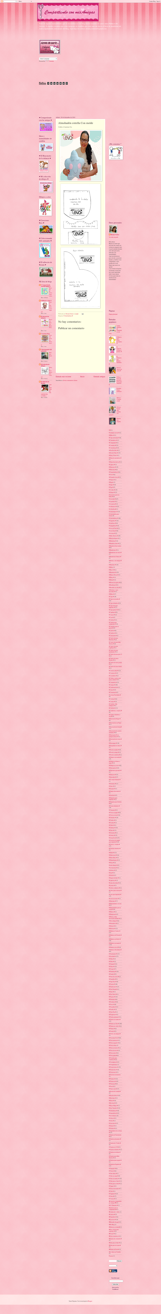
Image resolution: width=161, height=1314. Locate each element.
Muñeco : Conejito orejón (119, 399)
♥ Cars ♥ (111, 617)
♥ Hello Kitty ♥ (113, 857)
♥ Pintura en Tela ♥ (114, 1023)
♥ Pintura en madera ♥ (114, 1019)
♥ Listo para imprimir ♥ (115, 894)
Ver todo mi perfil (113, 237)
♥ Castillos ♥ (112, 633)
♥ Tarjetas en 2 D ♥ (114, 1147)
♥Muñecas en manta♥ (114, 1227)
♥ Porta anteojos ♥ (113, 1040)
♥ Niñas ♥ (111, 959)
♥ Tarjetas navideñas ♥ (114, 1152)
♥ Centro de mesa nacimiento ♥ (113, 651)
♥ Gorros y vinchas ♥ (114, 844)
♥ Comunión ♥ (112, 682)
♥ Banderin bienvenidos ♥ (115, 546)
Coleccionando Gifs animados (46, 350)
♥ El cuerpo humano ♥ (114, 779)
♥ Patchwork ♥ (113, 987)
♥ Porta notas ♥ (113, 1053)
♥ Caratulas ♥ (112, 445)
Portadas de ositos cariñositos (50, 292)
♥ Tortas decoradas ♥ (114, 1188)
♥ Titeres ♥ (112, 1171)
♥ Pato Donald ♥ (113, 989)
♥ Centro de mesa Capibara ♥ (113, 647)
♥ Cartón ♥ (112, 630)
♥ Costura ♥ (112, 701)
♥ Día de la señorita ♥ (114, 755)
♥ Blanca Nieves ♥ (113, 575)
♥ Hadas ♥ (111, 852)
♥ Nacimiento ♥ (113, 954)
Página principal (113, 314)
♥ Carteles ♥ (112, 620)
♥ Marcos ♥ (112, 912)
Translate (51, 61)
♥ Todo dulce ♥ (113, 1173)
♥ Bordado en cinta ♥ (114, 587)
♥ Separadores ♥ (113, 1113)
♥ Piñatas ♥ (112, 1028)
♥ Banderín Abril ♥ (114, 543)
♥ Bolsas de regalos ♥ (114, 582)
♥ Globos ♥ (112, 835)
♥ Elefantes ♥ (112, 783)
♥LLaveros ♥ (112, 1219)
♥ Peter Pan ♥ (112, 1012)
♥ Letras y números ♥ (114, 888)
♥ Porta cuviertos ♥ (114, 1048)
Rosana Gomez (115, 235)
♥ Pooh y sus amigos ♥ (114, 1034)
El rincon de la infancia (45, 317)
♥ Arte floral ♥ (112, 531)
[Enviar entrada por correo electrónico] (82, 314)
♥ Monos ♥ (112, 926)
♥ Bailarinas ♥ (112, 541)
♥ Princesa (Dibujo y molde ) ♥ (119, 349)
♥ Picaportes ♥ (112, 1014)
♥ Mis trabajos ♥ (113, 921)
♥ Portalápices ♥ (113, 1062)
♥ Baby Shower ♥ (113, 536)
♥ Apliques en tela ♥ (114, 433)
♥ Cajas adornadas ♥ (114, 438)
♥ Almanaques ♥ (113, 511)
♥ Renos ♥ (111, 1100)
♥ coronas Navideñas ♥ (115, 695)
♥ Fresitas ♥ (112, 823)
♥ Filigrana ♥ (112, 810)
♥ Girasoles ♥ (112, 833)
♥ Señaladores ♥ (113, 1110)
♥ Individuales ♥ (113, 865)
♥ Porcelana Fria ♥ (114, 1038)
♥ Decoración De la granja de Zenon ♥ (114, 735)
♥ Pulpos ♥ (112, 480)
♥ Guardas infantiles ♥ (114, 848)
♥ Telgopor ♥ (112, 1168)
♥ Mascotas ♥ (112, 469)
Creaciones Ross (45, 334)
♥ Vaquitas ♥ (112, 1194)
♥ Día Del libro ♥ (113, 450)
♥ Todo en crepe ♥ (113, 1176)
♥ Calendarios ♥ (113, 440)
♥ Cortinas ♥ (112, 699)
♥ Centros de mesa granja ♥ (115, 663)
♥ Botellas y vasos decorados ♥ (113, 590)
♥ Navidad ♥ (112, 956)
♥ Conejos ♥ (112, 685)
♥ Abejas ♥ (112, 492)
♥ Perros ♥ (111, 1004)
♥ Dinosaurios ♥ (113, 768)
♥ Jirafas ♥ (111, 875)
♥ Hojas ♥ (111, 862)
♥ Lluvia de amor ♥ (114, 898)
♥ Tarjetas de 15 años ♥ (115, 1143)
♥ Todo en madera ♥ (114, 1178)
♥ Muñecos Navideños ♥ (115, 950)
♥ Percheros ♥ (112, 1002)
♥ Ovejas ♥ (112, 969)
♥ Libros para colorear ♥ (115, 890)
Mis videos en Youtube (115, 1252)
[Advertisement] (73, 35)
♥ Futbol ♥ (111, 825)
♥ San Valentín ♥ (113, 1108)
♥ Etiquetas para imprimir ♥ (113, 798)
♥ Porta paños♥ (113, 1055)
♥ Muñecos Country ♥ (114, 931)
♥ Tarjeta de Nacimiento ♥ (115, 1135)
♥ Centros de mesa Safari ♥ (115, 667)
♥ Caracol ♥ (112, 615)
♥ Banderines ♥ (113, 550)
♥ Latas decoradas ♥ (114, 883)
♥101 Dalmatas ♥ (113, 1205)
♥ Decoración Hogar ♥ (114, 719)
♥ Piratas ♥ (112, 1031)
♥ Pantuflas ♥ (112, 979)
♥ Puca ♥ (111, 1086)
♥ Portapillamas (113, 1064)
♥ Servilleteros (113, 1116)
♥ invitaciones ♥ (113, 868)
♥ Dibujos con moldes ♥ (115, 757)
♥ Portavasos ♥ (113, 1072)
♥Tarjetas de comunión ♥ (115, 1239)
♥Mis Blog (111, 1224)
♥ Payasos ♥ (112, 997)
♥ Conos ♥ (111, 690)
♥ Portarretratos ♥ (113, 1067)
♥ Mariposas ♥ (112, 914)
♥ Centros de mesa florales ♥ (113, 659)
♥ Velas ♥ (111, 1196)
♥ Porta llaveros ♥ (113, 1050)
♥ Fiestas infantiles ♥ (114, 806)
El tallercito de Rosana (45, 382)
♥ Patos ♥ (111, 992)
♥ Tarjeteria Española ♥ (115, 1164)
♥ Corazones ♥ (112, 692)
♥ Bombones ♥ (112, 585)
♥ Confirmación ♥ (113, 687)
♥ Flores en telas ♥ (113, 815)
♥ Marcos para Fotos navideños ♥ (119, 340)
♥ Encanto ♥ (112, 789)
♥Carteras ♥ (112, 1214)
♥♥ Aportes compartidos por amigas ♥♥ (115, 1202)
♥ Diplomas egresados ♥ (115, 770)
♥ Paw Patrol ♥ (113, 994)
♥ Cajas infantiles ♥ (114, 603)
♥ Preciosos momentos (115, 1075)
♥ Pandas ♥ (112, 974)
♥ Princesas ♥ (112, 1084)
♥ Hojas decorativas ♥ (114, 462)
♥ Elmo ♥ (111, 786)
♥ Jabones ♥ (112, 870)
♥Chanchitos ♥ (112, 1217)
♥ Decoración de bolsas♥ (115, 727)
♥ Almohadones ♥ (68, 316)
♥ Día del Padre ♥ (113, 453)
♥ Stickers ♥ (112, 1128)
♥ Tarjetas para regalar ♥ (115, 1160)
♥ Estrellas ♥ (112, 795)
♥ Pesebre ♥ (112, 1009)
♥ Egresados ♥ (112, 777)
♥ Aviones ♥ (112, 533)
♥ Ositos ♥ (111, 966)
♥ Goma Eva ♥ (112, 838)
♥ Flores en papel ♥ (114, 812)
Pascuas (111, 1256)
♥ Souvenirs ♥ (112, 1123)
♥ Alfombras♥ (112, 509)
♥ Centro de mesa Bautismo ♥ (113, 639)
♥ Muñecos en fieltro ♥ (115, 939)
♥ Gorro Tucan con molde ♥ (119, 369)
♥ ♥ (110, 430)
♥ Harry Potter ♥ (113, 455)
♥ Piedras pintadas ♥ (114, 1017)
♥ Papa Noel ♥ (112, 981)
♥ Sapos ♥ (111, 485)
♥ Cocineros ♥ (112, 673)
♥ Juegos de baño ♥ (114, 878)
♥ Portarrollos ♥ (113, 1070)
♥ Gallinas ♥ (112, 828)
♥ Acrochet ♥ (112, 499)
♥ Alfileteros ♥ (112, 506)
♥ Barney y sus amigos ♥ (115, 560)
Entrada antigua (99, 376)
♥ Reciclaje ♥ (112, 1098)
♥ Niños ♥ (111, 961)
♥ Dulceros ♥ (112, 774)
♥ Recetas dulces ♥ (113, 1095)
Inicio (82, 376)
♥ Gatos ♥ (111, 830)
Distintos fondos (50, 355)
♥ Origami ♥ (112, 964)
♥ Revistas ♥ (112, 1103)
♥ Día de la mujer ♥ (114, 752)
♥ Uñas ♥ (111, 1191)
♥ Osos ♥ (111, 474)
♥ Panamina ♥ (112, 971)
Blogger (90, 1301)
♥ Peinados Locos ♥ (114, 477)
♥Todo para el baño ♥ (114, 1243)
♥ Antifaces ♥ (112, 523)
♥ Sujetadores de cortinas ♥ (115, 1131)
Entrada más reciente (63, 376)
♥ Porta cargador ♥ (114, 1043)
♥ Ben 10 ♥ (112, 570)
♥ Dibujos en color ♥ (114, 765)
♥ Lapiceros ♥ (112, 880)
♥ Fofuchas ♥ (112, 817)
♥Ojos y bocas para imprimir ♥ (114, 1230)
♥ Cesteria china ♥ (113, 670)
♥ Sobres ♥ (112, 1118)
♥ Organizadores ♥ (114, 472)
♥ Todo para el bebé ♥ (114, 1183)
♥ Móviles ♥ (112, 928)
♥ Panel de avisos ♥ (114, 976)
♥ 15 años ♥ (112, 490)
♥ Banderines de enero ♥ (115, 552)
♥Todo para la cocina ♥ (115, 1245)
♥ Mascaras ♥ (112, 467)
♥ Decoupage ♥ (113, 743)
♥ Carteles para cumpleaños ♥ (113, 623)
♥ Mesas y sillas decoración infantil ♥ (114, 917)
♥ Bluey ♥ (111, 577)
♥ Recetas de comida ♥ (114, 1091)
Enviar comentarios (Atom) (70, 380)
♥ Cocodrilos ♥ (113, 676)
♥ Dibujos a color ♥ (46, 301)
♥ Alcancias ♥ (112, 504)
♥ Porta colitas (112, 1045)
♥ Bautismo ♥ (112, 565)
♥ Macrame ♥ (112, 901)
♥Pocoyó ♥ (112, 1233)
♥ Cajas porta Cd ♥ (114, 610)
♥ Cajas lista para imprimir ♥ (113, 606)
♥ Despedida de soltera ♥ (115, 746)
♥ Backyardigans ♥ (114, 538)
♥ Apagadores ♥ (113, 526)
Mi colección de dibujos (45, 365)
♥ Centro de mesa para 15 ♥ (115, 655)
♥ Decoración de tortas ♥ (115, 739)
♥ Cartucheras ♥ (113, 448)
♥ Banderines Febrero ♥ (115, 556)
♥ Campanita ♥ (113, 443)
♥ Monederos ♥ (113, 923)
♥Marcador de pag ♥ (114, 1222)
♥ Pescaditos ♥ (112, 1007)
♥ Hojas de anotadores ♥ (115, 458)
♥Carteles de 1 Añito (114, 1212)
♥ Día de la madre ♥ (114, 750)
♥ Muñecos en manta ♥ (115, 943)
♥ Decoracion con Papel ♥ (115, 723)
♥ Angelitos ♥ (112, 521)
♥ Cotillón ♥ (112, 708)
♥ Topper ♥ (112, 1186)
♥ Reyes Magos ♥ (113, 1105)
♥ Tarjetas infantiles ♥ (114, 1149)
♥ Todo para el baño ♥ (114, 1181)
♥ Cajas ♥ (111, 596)
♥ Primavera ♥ (112, 1081)
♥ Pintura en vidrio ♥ (114, 1026)
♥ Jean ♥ (111, 873)
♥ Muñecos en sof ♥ (114, 947)
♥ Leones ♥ (112, 885)
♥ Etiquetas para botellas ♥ (115, 802)
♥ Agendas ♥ (112, 501)
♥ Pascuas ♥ (112, 984)
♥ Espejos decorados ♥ (114, 791)
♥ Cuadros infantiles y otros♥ (114, 715)
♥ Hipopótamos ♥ (113, 860)
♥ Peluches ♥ (112, 999)
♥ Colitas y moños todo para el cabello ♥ (115, 679)
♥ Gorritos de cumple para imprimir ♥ (114, 841)
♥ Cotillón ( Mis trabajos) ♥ (113, 704)
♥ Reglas (111, 482)
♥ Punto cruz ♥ (113, 1089)
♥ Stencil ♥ (112, 1126)
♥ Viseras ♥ (112, 1199)
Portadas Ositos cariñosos (119, 389)
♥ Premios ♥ (112, 1079)
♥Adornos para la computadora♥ (113, 1208)
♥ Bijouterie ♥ (112, 572)
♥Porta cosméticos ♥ (114, 1236)
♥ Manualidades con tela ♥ (115, 904)
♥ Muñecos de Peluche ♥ (115, 935)
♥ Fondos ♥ (112, 820)
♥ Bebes (111, 567)
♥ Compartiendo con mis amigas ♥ (45, 285)
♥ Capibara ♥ (112, 612)
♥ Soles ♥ (111, 1121)
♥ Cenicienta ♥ (112, 635)
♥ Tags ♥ (111, 487)
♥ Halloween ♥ (113, 855)
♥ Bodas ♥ (111, 580)
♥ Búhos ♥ (111, 435)
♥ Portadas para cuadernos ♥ (113, 1058)
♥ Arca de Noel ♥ (113, 528)
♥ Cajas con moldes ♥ (114, 599)
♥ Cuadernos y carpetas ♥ (115, 710)
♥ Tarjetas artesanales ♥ (115, 1139)
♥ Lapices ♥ (112, 464)
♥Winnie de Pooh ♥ (114, 1249)
